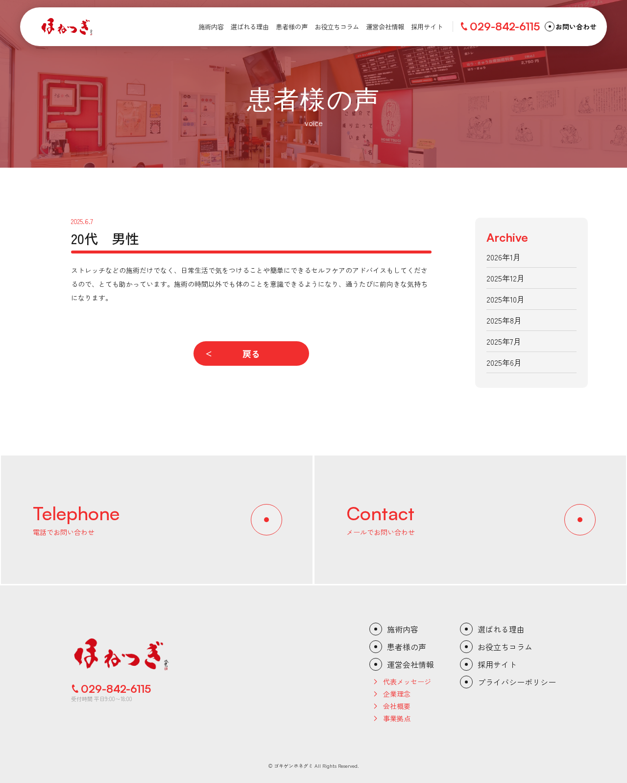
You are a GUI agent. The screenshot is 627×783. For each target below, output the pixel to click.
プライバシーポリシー (517, 682)
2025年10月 (505, 299)
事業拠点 (396, 718)
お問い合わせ (576, 26)
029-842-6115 (505, 26)
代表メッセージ (407, 681)
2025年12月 (505, 278)
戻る (251, 353)
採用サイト (497, 664)
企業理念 (396, 694)
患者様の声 (406, 647)
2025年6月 (504, 362)
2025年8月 (504, 320)
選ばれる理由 (501, 629)
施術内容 (402, 629)
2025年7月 (503, 341)
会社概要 (396, 706)
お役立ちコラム (505, 647)
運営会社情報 (410, 664)
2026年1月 (503, 257)
